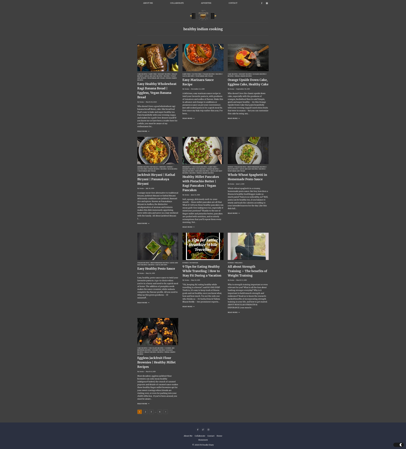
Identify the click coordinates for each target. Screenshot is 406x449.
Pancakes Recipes (202, 171)
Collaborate (177, 3)
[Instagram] (267, 3)
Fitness (185, 263)
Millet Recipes (188, 171)
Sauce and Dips (188, 76)
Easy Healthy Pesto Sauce (156, 269)
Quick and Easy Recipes (154, 76)
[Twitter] (203, 429)
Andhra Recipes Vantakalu (147, 167)
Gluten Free (196, 74)
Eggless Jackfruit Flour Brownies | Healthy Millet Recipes (156, 362)
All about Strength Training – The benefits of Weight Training (247, 271)
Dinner (169, 167)
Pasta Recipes (233, 169)
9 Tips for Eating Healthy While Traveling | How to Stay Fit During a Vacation (201, 271)
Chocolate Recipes (199, 167)
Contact (233, 3)
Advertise (206, 3)
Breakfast (186, 167)
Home (219, 436)
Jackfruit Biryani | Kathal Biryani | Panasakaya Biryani (156, 179)
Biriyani (163, 167)
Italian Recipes (209, 74)
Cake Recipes (142, 74)
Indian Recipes (153, 169)
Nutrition (194, 263)
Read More (143, 131)
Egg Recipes (201, 169)
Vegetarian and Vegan (156, 78)
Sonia (142, 102)
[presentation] (157, 57)
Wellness (239, 263)
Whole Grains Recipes (243, 76)
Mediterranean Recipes (257, 167)
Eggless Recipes (259, 74)
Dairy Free (153, 74)
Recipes (167, 76)
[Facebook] (261, 3)
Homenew (203, 440)
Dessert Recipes (164, 74)
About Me (148, 3)
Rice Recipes (172, 169)
